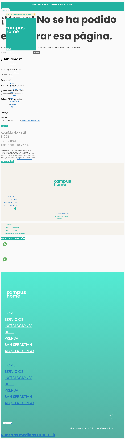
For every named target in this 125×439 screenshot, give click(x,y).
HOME (12, 52)
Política (4, 118)
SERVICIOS (14, 55)
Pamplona (8, 141)
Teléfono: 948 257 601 (16, 145)
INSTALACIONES (16, 58)
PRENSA (13, 64)
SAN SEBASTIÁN (18, 344)
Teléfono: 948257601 (62, 214)
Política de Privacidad (30, 121)
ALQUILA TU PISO (19, 350)
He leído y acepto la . (21, 121)
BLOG (12, 61)
